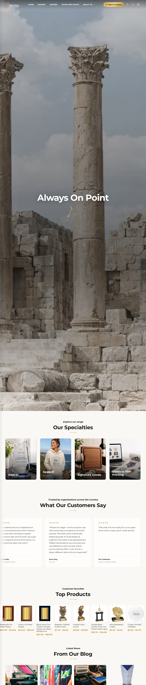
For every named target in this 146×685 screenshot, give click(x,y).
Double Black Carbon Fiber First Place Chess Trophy (99, 626)
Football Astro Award (79, 625)
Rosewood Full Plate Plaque (6, 625)
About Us (87, 5)
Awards (42, 5)
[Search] (127, 4)
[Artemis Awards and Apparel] (12, 4)
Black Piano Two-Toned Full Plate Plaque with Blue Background (43, 627)
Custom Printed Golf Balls (134, 625)
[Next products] (142, 620)
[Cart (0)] (138, 4)
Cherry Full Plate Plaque (25, 625)
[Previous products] (4, 620)
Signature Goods (70, 5)
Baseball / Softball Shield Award (62, 625)
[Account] (132, 4)
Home (31, 5)
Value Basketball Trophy (116, 625)
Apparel (54, 5)
